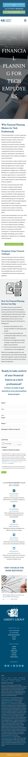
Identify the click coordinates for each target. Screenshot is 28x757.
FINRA (6, 703)
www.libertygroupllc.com (7, 738)
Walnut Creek (14, 650)
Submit (4, 472)
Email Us (14, 636)
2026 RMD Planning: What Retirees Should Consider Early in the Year (12, 596)
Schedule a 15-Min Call (14, 755)
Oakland (14, 646)
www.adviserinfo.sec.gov (8, 736)
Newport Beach (14, 656)
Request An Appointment (14, 634)
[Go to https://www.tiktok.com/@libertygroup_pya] (23, 666)
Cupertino (14, 652)
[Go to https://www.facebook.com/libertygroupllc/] (5, 666)
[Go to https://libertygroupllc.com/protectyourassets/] (11, 666)
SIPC (9, 703)
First (2, 409)
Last (2, 415)
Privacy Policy (10, 461)
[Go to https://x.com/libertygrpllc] (8, 666)
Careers (14, 638)
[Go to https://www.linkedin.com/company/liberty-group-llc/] (20, 666)
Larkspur (14, 648)
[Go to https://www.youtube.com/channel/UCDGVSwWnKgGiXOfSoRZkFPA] (17, 666)
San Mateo (14, 654)
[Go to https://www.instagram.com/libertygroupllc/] (14, 666)
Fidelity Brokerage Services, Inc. (11, 702)
